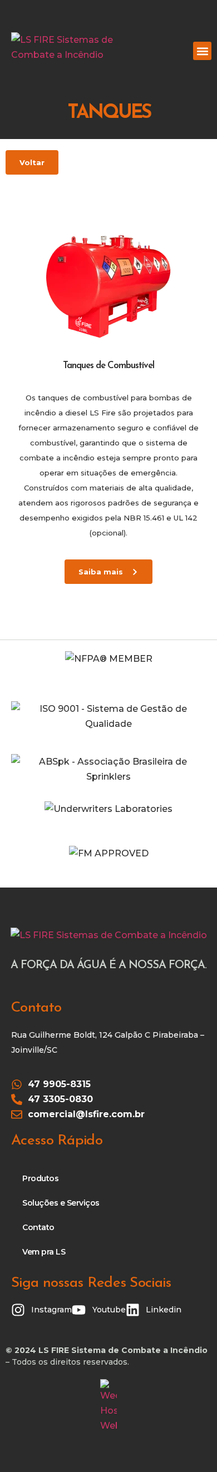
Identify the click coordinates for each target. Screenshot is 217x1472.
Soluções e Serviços (61, 1203)
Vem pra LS (43, 1252)
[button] (202, 51)
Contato (38, 1227)
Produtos (40, 1178)
